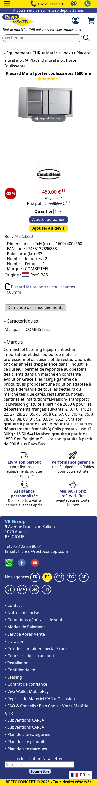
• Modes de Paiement (25, 627)
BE (47, 577)
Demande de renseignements (35, 307)
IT (10, 589)
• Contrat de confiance (26, 684)
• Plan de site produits (25, 741)
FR (35, 577)
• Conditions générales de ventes (36, 619)
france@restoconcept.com (43, 551)
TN (46, 589)
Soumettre (39, 771)
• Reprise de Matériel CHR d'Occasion (40, 698)
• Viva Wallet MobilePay (26, 691)
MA (22, 589)
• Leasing (13, 677)
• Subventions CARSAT (25, 720)
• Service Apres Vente (25, 634)
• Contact (13, 605)
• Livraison (14, 641)
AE (83, 577)
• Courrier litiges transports (31, 655)
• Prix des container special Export (37, 648)
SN (34, 589)
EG (71, 577)
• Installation (17, 662)
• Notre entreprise (22, 612)
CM (59, 577)
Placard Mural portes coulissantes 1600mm (40, 289)
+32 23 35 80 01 (50, 3)
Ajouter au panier (48, 219)
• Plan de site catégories (27, 734)
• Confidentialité (20, 670)
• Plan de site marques (26, 749)
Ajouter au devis (48, 228)
